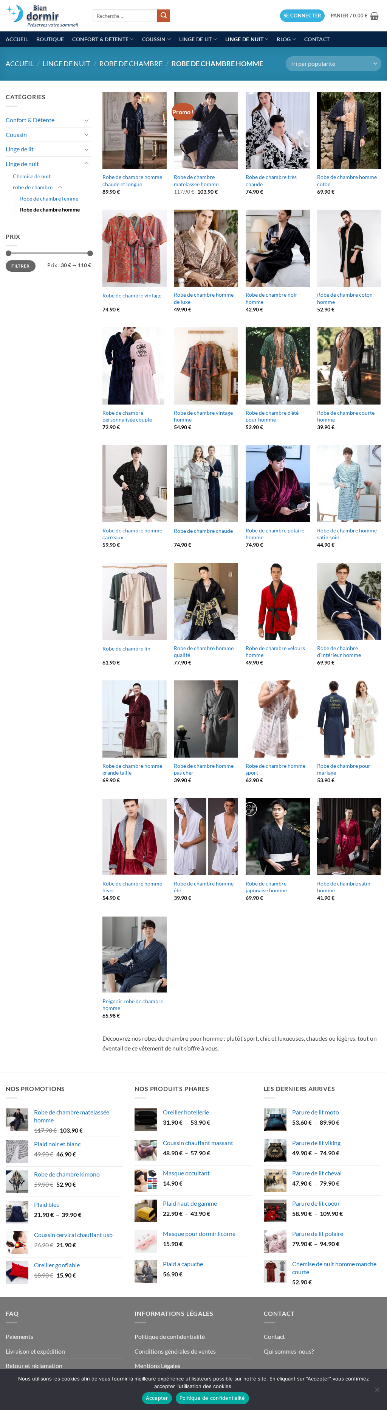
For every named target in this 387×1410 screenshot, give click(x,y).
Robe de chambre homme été (204, 887)
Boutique (50, 39)
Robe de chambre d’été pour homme (272, 416)
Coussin (154, 39)
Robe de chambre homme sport (275, 769)
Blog (284, 39)
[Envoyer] (163, 15)
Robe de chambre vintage (131, 295)
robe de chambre (131, 63)
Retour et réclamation (34, 1365)
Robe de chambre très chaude (271, 180)
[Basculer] (86, 120)
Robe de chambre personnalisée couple (127, 416)
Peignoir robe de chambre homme (132, 1005)
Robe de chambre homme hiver (132, 887)
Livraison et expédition (35, 1351)
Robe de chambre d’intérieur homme (339, 651)
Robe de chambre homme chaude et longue (132, 180)
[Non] (376, 1392)
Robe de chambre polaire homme (275, 534)
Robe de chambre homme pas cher (204, 769)
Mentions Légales (157, 1365)
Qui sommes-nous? (289, 1351)
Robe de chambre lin (126, 648)
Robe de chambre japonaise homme (266, 887)
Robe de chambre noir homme (271, 298)
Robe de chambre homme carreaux (132, 534)
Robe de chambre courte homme (346, 416)
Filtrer (20, 266)
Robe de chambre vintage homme (203, 416)
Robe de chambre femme (49, 198)
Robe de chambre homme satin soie (347, 534)
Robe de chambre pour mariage (343, 769)
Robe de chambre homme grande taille (132, 769)
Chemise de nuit (32, 176)
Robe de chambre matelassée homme (196, 180)
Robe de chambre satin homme (343, 887)
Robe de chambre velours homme (275, 651)
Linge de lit (195, 39)
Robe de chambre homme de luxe (204, 298)
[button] (302, 15)
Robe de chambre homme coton (347, 180)
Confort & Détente (100, 39)
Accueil (17, 39)
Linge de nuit (244, 39)
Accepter (157, 1398)
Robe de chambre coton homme (345, 298)
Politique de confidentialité (170, 1336)
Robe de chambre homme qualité (204, 651)
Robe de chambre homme (50, 209)
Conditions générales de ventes (175, 1351)
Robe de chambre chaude (203, 531)
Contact (317, 39)
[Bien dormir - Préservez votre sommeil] (43, 15)
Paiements (19, 1336)
